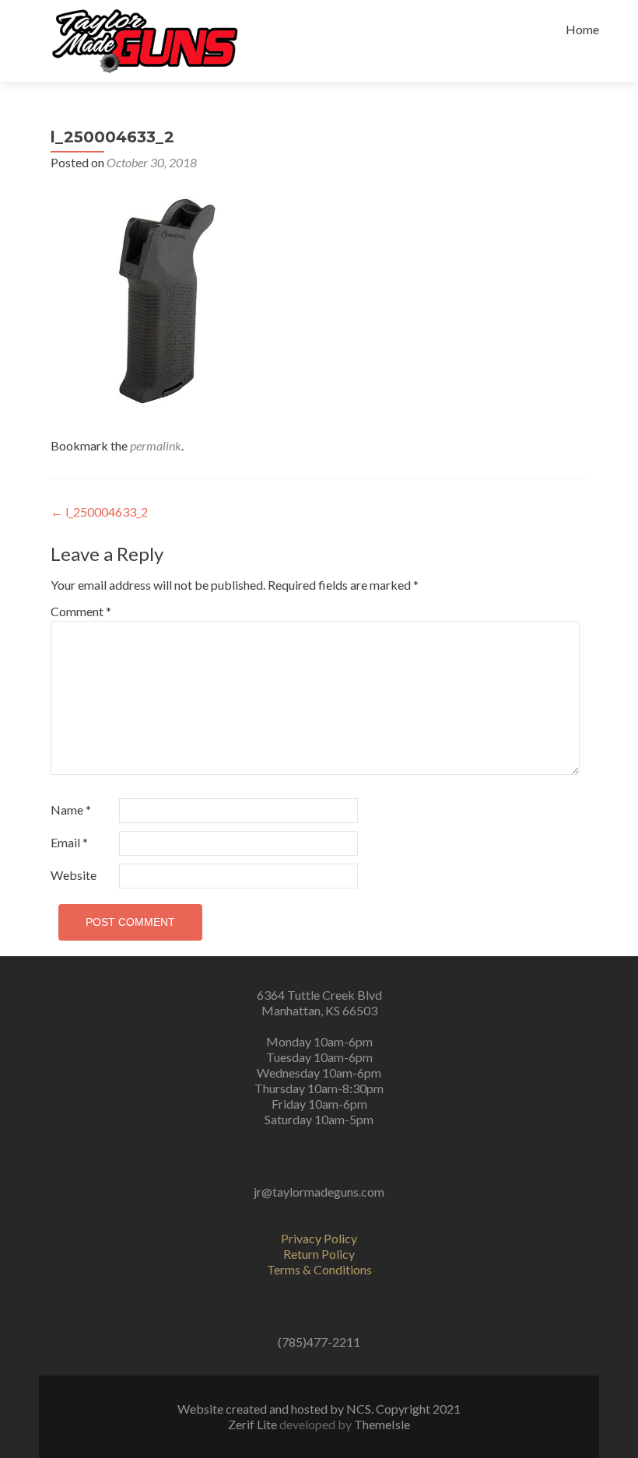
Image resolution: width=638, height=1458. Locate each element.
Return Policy (319, 1253)
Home (582, 29)
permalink (155, 445)
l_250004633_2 (99, 511)
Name (71, 809)
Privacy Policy (319, 1238)
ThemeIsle (382, 1424)
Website (73, 874)
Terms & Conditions (319, 1269)
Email (69, 842)
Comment (81, 611)
